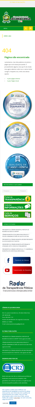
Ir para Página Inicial (13, 81)
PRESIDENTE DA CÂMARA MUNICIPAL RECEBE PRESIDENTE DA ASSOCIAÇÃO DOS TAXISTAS (17, 240)
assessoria (15, 378)
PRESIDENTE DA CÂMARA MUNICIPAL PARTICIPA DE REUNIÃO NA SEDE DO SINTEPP (15, 230)
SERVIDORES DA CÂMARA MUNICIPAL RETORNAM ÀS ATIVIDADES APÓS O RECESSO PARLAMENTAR (16, 245)
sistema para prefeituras (24, 376)
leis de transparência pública (10, 383)
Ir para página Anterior (13, 78)
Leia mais (17, 398)
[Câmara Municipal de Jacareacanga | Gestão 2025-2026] (17, 17)
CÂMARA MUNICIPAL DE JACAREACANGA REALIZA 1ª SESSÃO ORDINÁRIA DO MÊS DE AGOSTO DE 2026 (18, 4)
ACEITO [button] (13, 403)
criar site (13, 376)
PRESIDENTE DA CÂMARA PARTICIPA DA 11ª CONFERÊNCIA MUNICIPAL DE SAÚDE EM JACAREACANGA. (17, 250)
